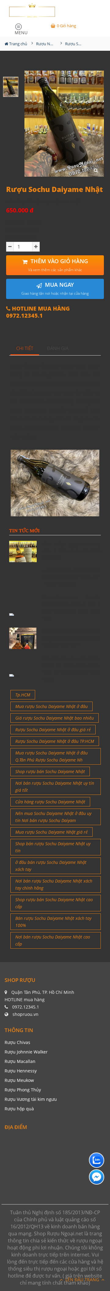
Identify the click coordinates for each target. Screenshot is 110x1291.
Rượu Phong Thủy (23, 1090)
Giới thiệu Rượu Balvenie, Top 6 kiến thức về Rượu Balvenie (72, 551)
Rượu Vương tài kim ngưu (31, 1099)
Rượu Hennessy (21, 1071)
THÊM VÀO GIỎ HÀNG (58, 264)
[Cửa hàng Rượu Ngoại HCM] (32, 10)
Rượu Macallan (20, 1061)
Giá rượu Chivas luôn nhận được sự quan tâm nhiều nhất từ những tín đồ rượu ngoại (71, 668)
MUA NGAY (55, 288)
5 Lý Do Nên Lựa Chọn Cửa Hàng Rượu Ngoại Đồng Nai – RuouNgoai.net (71, 577)
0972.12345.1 (25, 1007)
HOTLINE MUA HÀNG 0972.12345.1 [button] (38, 312)
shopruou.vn (25, 1014)
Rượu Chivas (17, 1042)
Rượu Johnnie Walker (26, 1052)
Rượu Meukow (19, 1080)
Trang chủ (17, 43)
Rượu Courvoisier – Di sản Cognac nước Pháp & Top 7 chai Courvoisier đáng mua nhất (71, 608)
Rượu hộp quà (19, 1109)
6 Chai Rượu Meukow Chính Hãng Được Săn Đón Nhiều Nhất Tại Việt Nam (71, 637)
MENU (21, 31)
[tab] (24, 349)
